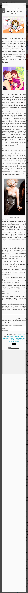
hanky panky (8, 339)
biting (19, 336)
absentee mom (10, 336)
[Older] (6, 5)
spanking (10, 341)
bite (16, 336)
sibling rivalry (20, 339)
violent (18, 341)
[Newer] (3, 5)
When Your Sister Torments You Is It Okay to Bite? (14, 11)
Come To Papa (21, 334)
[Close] (24, 5)
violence (15, 341)
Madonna (13, 339)
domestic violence (19, 338)
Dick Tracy (12, 338)
